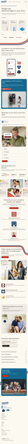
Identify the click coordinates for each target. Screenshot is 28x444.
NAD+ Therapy (3, 417)
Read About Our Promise (14, 208)
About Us (13, 1)
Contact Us (18, 1)
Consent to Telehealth (4, 433)
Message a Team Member (5, 89)
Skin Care (3, 418)
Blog (2, 426)
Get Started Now (4, 161)
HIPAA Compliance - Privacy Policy (6, 430)
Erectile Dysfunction (4, 416)
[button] (10, 2)
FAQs (16, 1)
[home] (4, 2)
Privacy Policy (3, 431)
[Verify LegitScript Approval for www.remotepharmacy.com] (5, 321)
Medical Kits (4, 419)
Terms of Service (4, 432)
